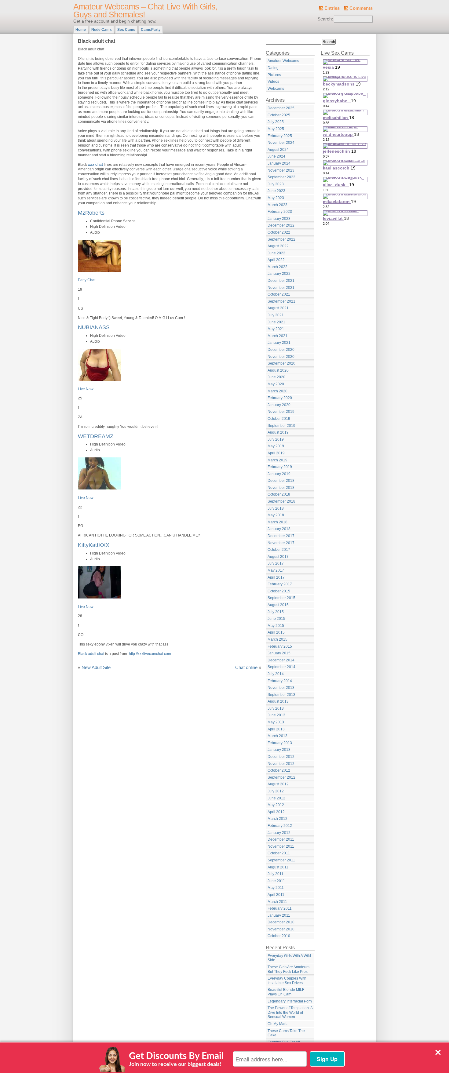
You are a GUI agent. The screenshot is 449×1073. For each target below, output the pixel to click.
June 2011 (276, 881)
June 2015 (276, 619)
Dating (273, 68)
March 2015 (277, 639)
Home (80, 29)
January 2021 (279, 342)
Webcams (276, 88)
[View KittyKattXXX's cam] (99, 597)
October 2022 (279, 232)
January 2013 (279, 749)
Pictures (274, 75)
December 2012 (281, 757)
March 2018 (277, 522)
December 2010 (281, 922)
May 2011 (276, 888)
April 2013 (276, 729)
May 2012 (276, 805)
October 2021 (279, 294)
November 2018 (281, 488)
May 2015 (276, 626)
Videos (273, 81)
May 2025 (276, 129)
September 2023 (281, 177)
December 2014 (281, 660)
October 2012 (279, 770)
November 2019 (281, 411)
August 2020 (278, 370)
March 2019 (277, 460)
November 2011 (281, 846)
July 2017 (276, 563)
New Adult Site (96, 667)
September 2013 (281, 695)
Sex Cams (126, 29)
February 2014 (280, 681)
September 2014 (281, 667)
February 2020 (280, 398)
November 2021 (281, 288)
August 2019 (278, 432)
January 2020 (279, 405)
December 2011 (281, 839)
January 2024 (279, 163)
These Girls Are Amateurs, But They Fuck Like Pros (289, 969)
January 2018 (279, 529)
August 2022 (278, 246)
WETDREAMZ (95, 436)
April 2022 (276, 260)
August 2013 (278, 701)
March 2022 (277, 267)
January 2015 (279, 653)
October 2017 (279, 549)
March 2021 (277, 336)
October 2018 (279, 494)
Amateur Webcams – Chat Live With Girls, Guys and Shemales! (145, 10)
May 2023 (276, 198)
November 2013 (281, 688)
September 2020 (281, 363)
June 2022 (276, 253)
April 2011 (276, 895)
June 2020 (276, 377)
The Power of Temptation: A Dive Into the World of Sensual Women (290, 1012)
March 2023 (277, 205)
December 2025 (281, 108)
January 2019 (279, 474)
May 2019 (276, 446)
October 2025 (279, 115)
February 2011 (280, 908)
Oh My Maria (278, 1024)
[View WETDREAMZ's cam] (99, 488)
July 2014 (276, 674)
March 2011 (277, 902)
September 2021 (281, 301)
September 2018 (281, 501)
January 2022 (279, 273)
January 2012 (279, 833)
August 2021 (278, 308)
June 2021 (276, 322)
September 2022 (281, 239)
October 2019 (279, 418)
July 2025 (276, 122)
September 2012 (281, 777)
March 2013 (277, 736)
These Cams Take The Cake (286, 1033)
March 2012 (277, 819)
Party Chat (86, 280)
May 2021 (276, 329)
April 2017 (276, 577)
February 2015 (280, 646)
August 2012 (278, 784)
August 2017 (278, 557)
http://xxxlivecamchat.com (150, 654)
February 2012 (280, 826)
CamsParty (151, 29)
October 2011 (279, 853)
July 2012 (276, 791)
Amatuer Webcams (283, 61)
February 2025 (280, 136)
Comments (361, 8)
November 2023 (281, 170)
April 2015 (276, 632)
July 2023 (276, 184)
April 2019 (276, 453)
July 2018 (276, 508)
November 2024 (281, 142)
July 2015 (276, 612)
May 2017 (276, 570)
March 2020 (277, 391)
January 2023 (279, 218)
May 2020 (276, 384)
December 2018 (281, 480)
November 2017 (281, 543)
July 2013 (276, 708)
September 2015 (281, 598)
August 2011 (278, 867)
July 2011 (275, 874)
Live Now (85, 389)
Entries (332, 8)
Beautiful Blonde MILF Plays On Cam (286, 992)
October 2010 (279, 936)
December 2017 (281, 536)
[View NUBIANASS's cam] (99, 379)
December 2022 (281, 225)
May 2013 (276, 722)
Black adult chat (91, 654)
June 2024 (276, 156)
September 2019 (281, 426)
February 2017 (280, 584)
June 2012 (276, 798)
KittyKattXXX (93, 545)
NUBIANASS (94, 327)
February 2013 (280, 743)
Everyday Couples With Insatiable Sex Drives (287, 980)
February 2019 (280, 467)
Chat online (246, 667)
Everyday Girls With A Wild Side (289, 958)
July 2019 (276, 439)
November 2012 (281, 764)
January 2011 (279, 915)
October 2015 (279, 591)
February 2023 (280, 211)
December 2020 (281, 349)
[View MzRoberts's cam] (99, 270)
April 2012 (276, 812)
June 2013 (276, 715)
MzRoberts (91, 212)
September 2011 (281, 860)
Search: (325, 18)
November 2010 (281, 929)
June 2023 (276, 191)
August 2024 (278, 149)
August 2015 (278, 605)
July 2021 (276, 315)
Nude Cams (101, 29)
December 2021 (281, 280)
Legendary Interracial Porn (290, 1001)
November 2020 (281, 357)
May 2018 (276, 515)
